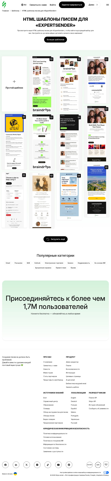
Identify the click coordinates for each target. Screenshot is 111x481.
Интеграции (70, 373)
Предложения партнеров (53, 423)
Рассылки (18, 263)
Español (74, 408)
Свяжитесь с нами (50, 365)
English (73, 398)
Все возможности (73, 369)
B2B (28, 263)
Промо (73, 268)
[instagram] (37, 465)
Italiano (73, 412)
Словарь (46, 408)
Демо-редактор (72, 362)
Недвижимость (84, 263)
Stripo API (92, 401)
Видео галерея (49, 419)
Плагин (68, 365)
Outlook (37, 263)
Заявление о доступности (53, 451)
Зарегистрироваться (72, 5)
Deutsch (74, 401)
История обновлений (97, 405)
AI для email (70, 380)
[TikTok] (48, 465)
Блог (45, 398)
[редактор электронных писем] (4, 5)
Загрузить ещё (58, 239)
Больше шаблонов (55, 39)
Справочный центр (50, 401)
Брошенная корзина (43, 268)
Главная (5, 11)
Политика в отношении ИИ (53, 441)
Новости (46, 369)
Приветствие (61, 268)
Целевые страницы (73, 376)
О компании (47, 362)
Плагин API (93, 398)
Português (74, 416)
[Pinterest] (69, 465)
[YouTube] (58, 465)
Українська (75, 419)
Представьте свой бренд (53, 380)
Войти (53, 5)
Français (74, 405)
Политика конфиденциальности (55, 433)
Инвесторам (48, 373)
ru (25, 5)
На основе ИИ (99, 263)
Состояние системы (51, 448)
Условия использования (52, 437)
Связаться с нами (38, 5)
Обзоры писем (48, 416)
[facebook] (5, 465)
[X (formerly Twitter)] (26, 465)
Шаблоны (15, 11)
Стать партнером (50, 376)
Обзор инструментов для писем (55, 412)
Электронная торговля (54, 263)
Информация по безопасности (54, 444)
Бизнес (70, 263)
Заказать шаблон (72, 387)
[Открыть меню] (107, 4)
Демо (91, 5)
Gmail (8, 263)
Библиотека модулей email (76, 383)
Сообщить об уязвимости (99, 408)
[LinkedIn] (16, 465)
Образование (48, 405)
